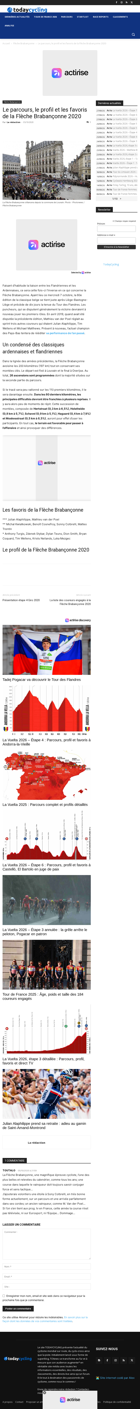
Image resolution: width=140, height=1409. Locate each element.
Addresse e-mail (106, 235)
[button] (133, 34)
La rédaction (13, 122)
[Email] (39, 130)
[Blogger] (99, 1360)
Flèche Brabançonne (23, 43)
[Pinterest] (23, 130)
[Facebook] (116, 3)
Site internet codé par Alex (117, 1378)
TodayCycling (111, 264)
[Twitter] (132, 3)
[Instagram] (122, 3)
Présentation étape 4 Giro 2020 (21, 600)
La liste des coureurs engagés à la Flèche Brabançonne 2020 (70, 602)
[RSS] (127, 3)
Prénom (101, 224)
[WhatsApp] (31, 130)
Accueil (6, 43)
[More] (48, 130)
